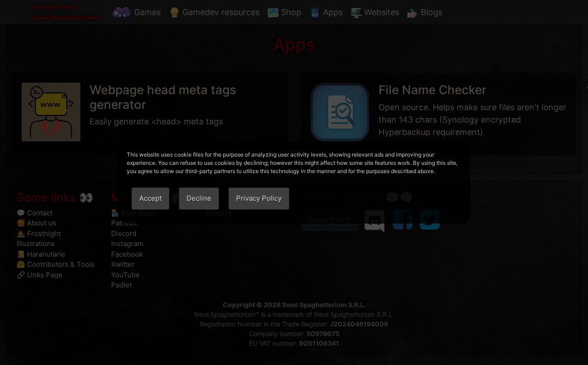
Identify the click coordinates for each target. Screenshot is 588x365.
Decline (199, 198)
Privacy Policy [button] (259, 198)
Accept (150, 198)
